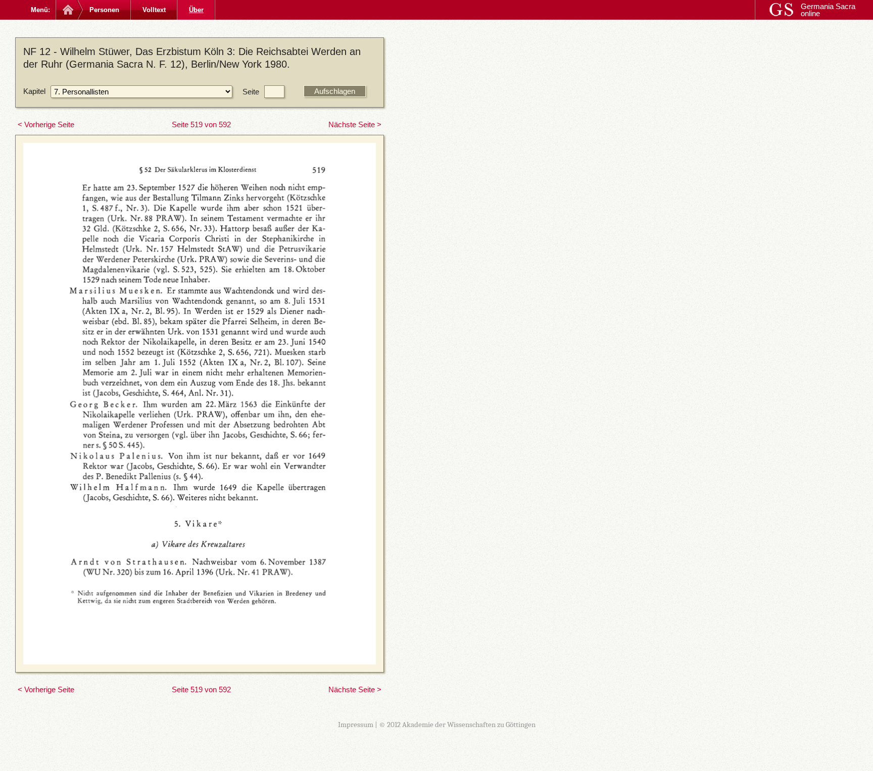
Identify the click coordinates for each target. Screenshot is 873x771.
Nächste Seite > (354, 124)
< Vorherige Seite (46, 124)
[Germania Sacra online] (67, 10)
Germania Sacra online (828, 10)
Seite (251, 91)
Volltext (154, 10)
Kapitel (34, 91)
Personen (104, 10)
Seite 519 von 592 (201, 124)
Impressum (355, 724)
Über (196, 10)
